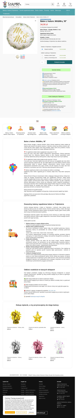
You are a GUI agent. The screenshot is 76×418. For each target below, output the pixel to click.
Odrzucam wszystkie (21, 412)
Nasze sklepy (42, 386)
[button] (69, 12)
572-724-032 (61, 407)
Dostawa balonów (7, 386)
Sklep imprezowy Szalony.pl (8, 17)
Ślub (54, 375)
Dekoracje (5, 390)
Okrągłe (50, 375)
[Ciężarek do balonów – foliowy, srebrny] (16, 347)
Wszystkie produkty (59, 375)
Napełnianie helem (7, 388)
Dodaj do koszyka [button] (16, 332)
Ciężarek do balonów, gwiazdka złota (37, 327)
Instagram (23, 386)
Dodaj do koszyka (59, 62)
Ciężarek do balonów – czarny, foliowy (57, 328)
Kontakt (64, 5)
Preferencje (31, 412)
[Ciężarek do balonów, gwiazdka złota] (37, 317)
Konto (58, 5)
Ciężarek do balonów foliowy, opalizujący (57, 358)
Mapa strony (42, 398)
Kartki (4, 394)
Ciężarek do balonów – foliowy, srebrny (14, 358)
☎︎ (57, 407)
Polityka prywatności (44, 392)
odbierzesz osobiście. (56, 110)
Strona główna (19, 17)
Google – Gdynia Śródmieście (28, 390)
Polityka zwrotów (43, 394)
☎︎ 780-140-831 (61, 399)
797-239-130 (52, 290)
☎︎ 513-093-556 (61, 393)
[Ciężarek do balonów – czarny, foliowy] (59, 317)
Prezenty (5, 392)
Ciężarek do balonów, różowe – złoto (37, 357)
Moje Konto (42, 388)
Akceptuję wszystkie (10, 412)
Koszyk (70, 5)
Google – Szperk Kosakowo (27, 394)
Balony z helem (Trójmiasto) (29, 17)
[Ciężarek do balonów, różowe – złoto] (37, 347)
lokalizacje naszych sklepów (37, 296)
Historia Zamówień (43, 390)
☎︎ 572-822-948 (61, 387)
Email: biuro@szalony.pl (37, 413)
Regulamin (41, 396)
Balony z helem (6, 384)
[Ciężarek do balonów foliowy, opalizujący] (59, 347)
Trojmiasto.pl (24, 388)
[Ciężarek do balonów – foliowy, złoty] (16, 317)
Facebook (23, 384)
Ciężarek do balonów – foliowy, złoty (15, 327)
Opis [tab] (37, 121)
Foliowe (46, 375)
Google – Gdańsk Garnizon (27, 392)
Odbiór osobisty (47, 80)
